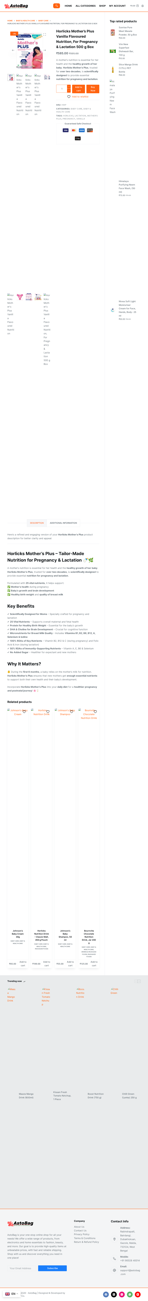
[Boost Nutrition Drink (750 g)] (80, 1095)
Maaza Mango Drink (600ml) (26, 1096)
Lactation (80, 116)
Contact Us (80, 1230)
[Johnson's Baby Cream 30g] (17, 817)
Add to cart (78, 89)
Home (68, 5)
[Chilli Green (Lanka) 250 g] (115, 1095)
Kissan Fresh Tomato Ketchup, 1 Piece (62, 1096)
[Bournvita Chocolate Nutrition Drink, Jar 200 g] (88, 817)
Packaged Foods (41, 949)
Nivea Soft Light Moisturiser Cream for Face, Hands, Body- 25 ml (127, 308)
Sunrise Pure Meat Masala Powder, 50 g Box (128, 31)
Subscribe (52, 1268)
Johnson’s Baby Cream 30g (18, 933)
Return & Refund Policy (86, 1241)
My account (117, 5)
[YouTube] (138, 1294)
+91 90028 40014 (130, 1260)
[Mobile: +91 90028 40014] (114, 1258)
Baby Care (76, 109)
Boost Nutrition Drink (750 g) (96, 1096)
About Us (79, 1226)
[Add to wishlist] (24, 711)
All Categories (86, 5)
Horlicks (68, 116)
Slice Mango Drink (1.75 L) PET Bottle (128, 68)
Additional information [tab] (63, 523)
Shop (102, 5)
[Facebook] (106, 1294)
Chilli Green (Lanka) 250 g (129, 1096)
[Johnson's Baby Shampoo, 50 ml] (65, 817)
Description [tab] (37, 523)
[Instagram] (122, 1294)
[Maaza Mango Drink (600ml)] (11, 1095)
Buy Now (93, 89)
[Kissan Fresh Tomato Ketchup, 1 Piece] (46, 1095)
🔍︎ (56, 5)
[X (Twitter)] (114, 1294)
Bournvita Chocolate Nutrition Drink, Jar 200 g (89, 936)
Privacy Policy (81, 1234)
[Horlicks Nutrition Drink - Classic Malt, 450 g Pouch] (41, 817)
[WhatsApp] (130, 1294)
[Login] (142, 6)
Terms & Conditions (84, 1238)
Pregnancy (69, 119)
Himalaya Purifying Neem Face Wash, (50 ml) (127, 186)
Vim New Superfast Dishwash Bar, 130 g (126, 49)
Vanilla (80, 119)
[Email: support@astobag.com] (114, 1270)
